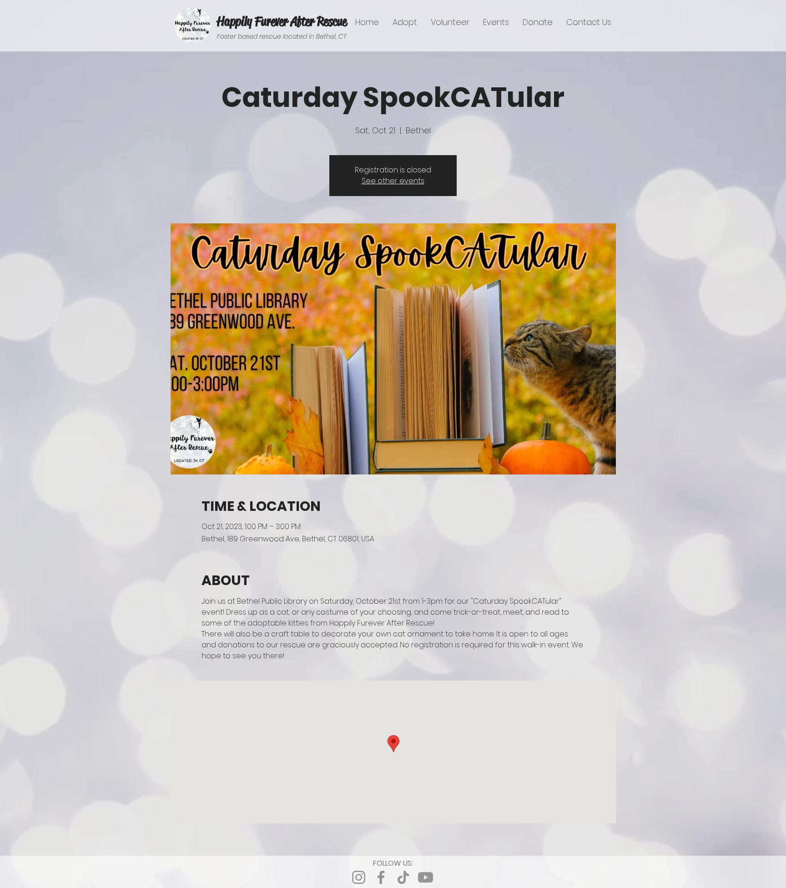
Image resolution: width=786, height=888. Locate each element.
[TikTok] (403, 877)
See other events (393, 181)
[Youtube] (425, 877)
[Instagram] (359, 877)
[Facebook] (381, 877)
